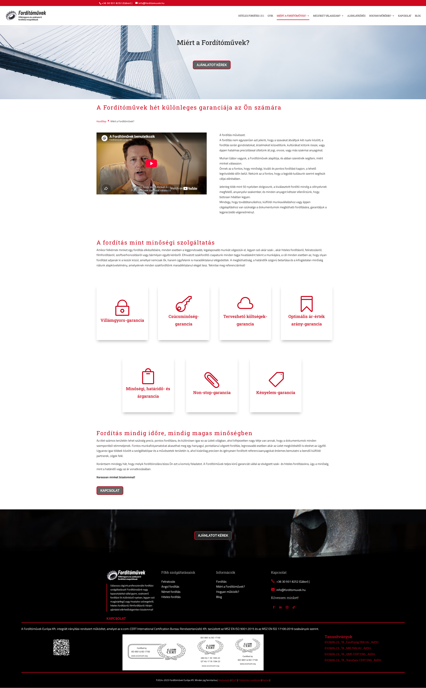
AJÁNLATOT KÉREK (212, 65)
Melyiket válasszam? (326, 15)
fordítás (115, 242)
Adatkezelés (224, 680)
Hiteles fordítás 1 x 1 (251, 15)
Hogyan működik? (380, 15)
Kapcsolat (404, 15)
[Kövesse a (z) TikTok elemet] (293, 607)
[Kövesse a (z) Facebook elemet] (273, 607)
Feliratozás (168, 581)
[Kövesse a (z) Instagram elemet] (287, 607)
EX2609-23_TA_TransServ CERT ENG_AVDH (353, 660)
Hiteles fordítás (171, 597)
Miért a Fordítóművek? (291, 15)
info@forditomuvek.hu (291, 590)
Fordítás (221, 581)
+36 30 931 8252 (112, 3)
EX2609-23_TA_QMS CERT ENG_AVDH (350, 654)
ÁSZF (234, 680)
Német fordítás (170, 591)
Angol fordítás (170, 586)
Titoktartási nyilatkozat (249, 680)
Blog (418, 15)
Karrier (266, 680)
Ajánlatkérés (356, 15)
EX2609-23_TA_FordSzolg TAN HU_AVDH (351, 642)
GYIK (270, 15)
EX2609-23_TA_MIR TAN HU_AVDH (348, 648)
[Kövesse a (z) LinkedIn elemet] (280, 607)
